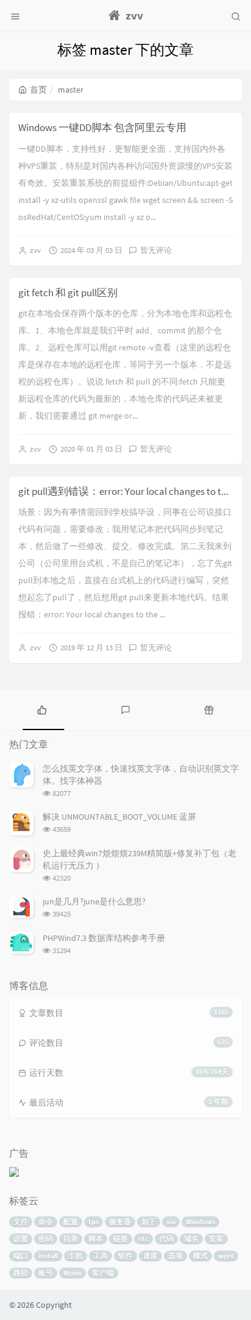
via (170, 1221)
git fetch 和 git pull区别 (68, 292)
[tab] (41, 708)
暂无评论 (156, 250)
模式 (200, 1255)
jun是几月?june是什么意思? (94, 901)
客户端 (103, 1272)
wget (226, 1255)
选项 (175, 1255)
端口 (20, 1255)
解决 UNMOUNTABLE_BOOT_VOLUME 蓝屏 (119, 816)
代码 (166, 1238)
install (48, 1255)
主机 (75, 1255)
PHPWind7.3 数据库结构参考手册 (104, 937)
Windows (200, 1221)
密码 (45, 1238)
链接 (120, 1238)
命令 (45, 1221)
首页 (38, 89)
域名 (191, 1238)
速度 (150, 1255)
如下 (148, 1221)
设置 (20, 1238)
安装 (216, 1238)
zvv (35, 250)
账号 (45, 1272)
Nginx (72, 1272)
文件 (20, 1221)
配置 (70, 1221)
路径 (20, 1272)
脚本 (95, 1238)
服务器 (120, 1221)
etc (143, 1238)
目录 (70, 1238)
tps (93, 1221)
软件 (125, 1255)
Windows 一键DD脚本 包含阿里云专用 (102, 127)
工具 (100, 1255)
